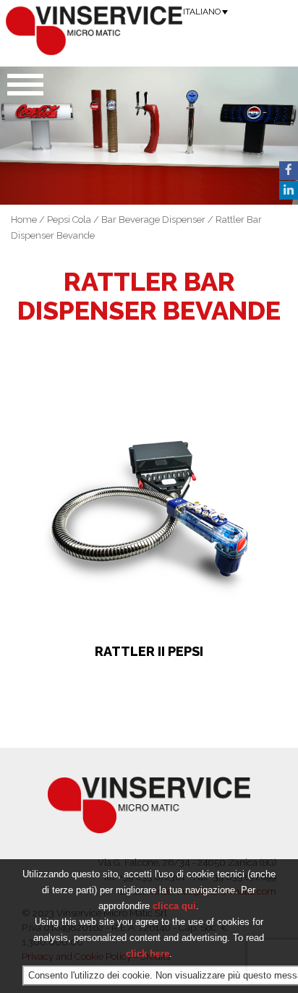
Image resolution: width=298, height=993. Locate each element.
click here (147, 953)
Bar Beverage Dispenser (153, 219)
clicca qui (174, 905)
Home (24, 219)
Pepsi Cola (69, 219)
